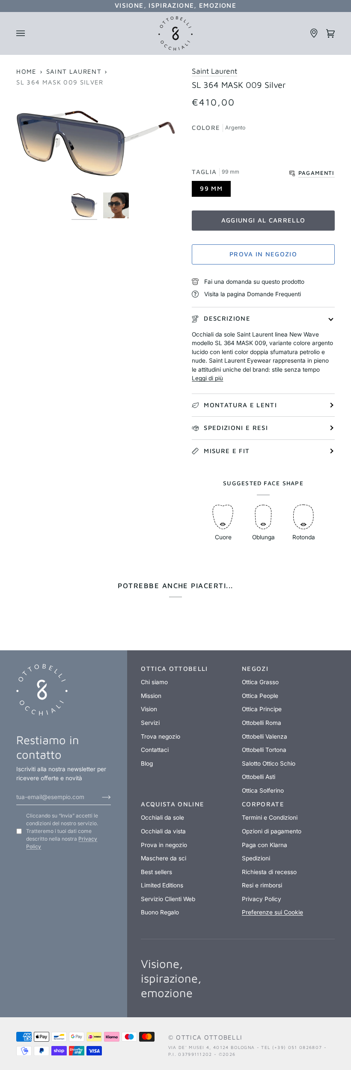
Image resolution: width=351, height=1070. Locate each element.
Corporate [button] (263, 804)
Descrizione (227, 318)
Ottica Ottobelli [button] (174, 668)
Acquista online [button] (172, 804)
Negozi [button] (255, 668)
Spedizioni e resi (236, 427)
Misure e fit (227, 450)
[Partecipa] (99, 797)
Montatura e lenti (240, 405)
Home (26, 71)
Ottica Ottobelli (209, 1037)
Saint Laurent (73, 71)
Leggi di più (207, 378)
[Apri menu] (24, 33)
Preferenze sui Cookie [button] (272, 912)
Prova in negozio (263, 254)
